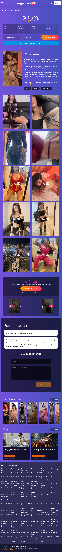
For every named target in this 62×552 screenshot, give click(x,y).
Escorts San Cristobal (24, 488)
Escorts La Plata (5, 503)
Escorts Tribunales (54, 488)
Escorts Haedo (25, 529)
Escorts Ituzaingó (36, 529)
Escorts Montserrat (34, 480)
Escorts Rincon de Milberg (55, 518)
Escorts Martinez (5, 518)
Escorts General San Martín (25, 515)
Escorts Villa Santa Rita (24, 495)
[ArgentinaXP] (26, 3)
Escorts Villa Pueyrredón (4, 495)
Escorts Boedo (5, 472)
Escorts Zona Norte (14, 511)
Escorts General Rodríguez (15, 529)
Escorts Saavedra (16, 487)
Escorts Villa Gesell (54, 507)
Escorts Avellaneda (14, 537)
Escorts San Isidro (14, 522)
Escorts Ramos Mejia (35, 533)
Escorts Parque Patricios (35, 484)
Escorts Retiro (5, 487)
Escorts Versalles (5, 491)
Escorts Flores (15, 476)
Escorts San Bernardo (34, 507)
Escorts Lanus (5, 540)
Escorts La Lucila (45, 514)
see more (54, 399)
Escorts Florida (15, 514)
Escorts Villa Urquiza (34, 495)
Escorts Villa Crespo (14, 491)
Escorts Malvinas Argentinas (55, 515)
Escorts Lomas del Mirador (45, 529)
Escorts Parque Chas (25, 484)
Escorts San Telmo (44, 488)
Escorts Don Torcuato (54, 511)
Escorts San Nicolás (34, 488)
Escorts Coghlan (45, 472)
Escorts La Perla (55, 503)
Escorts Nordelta (25, 518)
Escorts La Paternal (44, 476)
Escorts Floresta (25, 476)
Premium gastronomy (39, 456)
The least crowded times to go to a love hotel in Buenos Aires (16, 450)
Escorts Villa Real (15, 494)
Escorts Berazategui (34, 537)
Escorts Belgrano (55, 469)
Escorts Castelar (55, 525)
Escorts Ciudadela (4, 529)
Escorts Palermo (55, 480)
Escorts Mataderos (4, 480)
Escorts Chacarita (36, 472)
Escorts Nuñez (45, 480)
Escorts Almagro (15, 469)
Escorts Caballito (15, 472)
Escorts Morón (25, 532)
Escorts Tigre (34, 521)
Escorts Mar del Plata (25, 504)
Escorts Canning (45, 536)
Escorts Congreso (6, 476)
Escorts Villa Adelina (54, 522)
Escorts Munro (15, 518)
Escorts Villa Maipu (14, 526)
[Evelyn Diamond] (14, 413)
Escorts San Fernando (4, 522)
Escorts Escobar (5, 514)
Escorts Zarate (25, 525)
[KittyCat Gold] (43, 413)
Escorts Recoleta (55, 483)
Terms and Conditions (30, 548)
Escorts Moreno (15, 532)
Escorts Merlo (5, 532)
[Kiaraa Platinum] (22, 413)
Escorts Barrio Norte (45, 469)
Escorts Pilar (44, 518)
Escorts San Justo (46, 532)
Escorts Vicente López (45, 522)
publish (57, 3)
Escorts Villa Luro (46, 491)
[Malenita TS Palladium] (32, 413)
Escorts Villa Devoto (34, 491)
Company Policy (7, 548)
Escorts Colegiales (54, 473)
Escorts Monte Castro (25, 480)
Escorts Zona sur (55, 532)
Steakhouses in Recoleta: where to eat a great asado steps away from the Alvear (44, 450)
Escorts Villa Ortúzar (54, 491)
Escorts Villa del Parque (25, 491)
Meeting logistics (10, 456)
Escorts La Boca (35, 476)
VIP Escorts (36, 293)
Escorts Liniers (55, 476)
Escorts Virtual (45, 494)
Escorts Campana (36, 510)
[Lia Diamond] (51, 413)
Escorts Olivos (35, 518)
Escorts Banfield (25, 536)
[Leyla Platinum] (6, 413)
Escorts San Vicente (44, 540)
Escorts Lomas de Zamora (16, 540)
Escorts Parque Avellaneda (5, 484)
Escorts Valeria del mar (25, 507)
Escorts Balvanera (24, 469)
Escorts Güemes (45, 503)
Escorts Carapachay (44, 511)
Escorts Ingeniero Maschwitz (36, 515)
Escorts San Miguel (24, 522)
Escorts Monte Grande (25, 540)
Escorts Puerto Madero (45, 484)
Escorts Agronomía (4, 469)
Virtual (32, 21)
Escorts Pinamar (5, 507)
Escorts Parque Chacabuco (15, 484)
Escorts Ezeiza (55, 536)
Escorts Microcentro (14, 480)
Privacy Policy (18, 548)
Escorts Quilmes (35, 540)
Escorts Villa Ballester (4, 526)
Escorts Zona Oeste (34, 526)
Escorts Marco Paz (55, 529)
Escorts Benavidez (24, 511)
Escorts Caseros (45, 525)
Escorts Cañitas (25, 472)
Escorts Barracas (35, 469)
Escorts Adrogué (5, 536)
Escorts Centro (15, 503)
